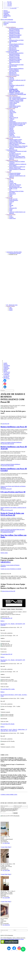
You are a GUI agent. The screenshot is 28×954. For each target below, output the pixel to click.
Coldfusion (11, 118)
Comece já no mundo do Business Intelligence (11, 442)
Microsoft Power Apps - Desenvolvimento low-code (15, 186)
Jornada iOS (12, 104)
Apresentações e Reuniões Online (14, 252)
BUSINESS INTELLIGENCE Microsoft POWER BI (16, 29)
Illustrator (11, 128)
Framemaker (12, 126)
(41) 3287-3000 (6, 870)
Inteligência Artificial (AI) (12, 160)
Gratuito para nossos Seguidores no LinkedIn (11, 568)
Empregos (5, 369)
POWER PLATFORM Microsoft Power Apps (14, 31)
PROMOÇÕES (7, 15)
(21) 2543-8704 (6, 925)
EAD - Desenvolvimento (15, 97)
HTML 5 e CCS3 (13, 188)
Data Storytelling (13, 41)
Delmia (10, 308)
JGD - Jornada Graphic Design (16, 99)
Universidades (6, 12)
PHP (10, 204)
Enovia (10, 310)
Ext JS (10, 215)
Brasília (13, 609)
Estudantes (5, 13)
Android (11, 180)
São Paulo (3, 609)
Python (10, 195)
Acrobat (11, 109)
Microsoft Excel (12, 49)
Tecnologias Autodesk (11, 76)
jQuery (10, 202)
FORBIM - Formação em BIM (16, 93)
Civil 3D (11, 87)
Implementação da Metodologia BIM (17, 94)
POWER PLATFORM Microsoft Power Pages (14, 37)
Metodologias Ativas (14, 155)
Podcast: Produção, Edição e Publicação (18, 146)
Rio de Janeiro (19, 609)
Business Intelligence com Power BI (14, 427)
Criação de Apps (10, 178)
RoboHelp (11, 134)
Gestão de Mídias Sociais (15, 140)
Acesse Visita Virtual (6, 847)
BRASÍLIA (6, 378)
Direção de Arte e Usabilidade (16, 125)
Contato (5, 363)
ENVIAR (15, 813)
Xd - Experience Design (14, 137)
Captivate (11, 116)
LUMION (11, 86)
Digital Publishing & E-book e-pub (17, 124)
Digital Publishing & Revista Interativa (18, 122)
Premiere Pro (12, 133)
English (5, 17)
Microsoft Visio (12, 47)
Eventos (5, 360)
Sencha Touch (12, 218)
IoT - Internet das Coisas (11, 304)
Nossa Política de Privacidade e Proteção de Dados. (12, 939)
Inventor (11, 81)
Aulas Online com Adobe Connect (17, 156)
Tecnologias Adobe (10, 108)
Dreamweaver (12, 121)
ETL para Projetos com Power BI (13, 492)
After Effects (12, 111)
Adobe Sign (12, 135)
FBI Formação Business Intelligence (16, 43)
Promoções (5, 23)
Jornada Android (13, 103)
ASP (10, 206)
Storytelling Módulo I (14, 144)
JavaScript (11, 201)
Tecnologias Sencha (10, 214)
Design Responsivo (13, 200)
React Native (12, 192)
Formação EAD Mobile (14, 174)
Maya (10, 82)
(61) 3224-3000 (6, 897)
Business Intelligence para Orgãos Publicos (14, 46)
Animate (11, 115)
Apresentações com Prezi (15, 253)
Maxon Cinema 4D (13, 107)
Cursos (5, 24)
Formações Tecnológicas (12, 95)
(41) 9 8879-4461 (5, 871)
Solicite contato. (4, 552)
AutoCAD (11, 78)
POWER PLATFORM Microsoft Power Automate (15, 34)
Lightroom (11, 130)
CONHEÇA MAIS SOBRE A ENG (9, 794)
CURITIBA (6, 375)
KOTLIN (11, 182)
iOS (10, 179)
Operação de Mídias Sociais (15, 142)
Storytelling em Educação (15, 153)
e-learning (8, 171)
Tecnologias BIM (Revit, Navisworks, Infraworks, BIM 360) (14, 90)
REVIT (11, 84)
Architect (11, 217)
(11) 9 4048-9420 (4, 844)
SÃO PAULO (6, 372)
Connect (11, 120)
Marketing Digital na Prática (15, 139)
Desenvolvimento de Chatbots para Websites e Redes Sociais (17, 167)
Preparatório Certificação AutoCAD (17, 80)
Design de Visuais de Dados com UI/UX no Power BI (12, 514)
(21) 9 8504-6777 (5, 926)
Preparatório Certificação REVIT (16, 85)
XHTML (11, 205)
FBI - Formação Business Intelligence (17, 98)
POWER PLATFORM (11, 51)
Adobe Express (12, 112)
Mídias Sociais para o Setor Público (17, 143)
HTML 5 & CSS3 (13, 199)
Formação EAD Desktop (15, 173)
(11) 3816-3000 (6, 843)
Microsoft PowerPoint (14, 50)
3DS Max (11, 77)
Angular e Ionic (12, 183)
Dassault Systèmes (10, 306)
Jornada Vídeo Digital (14, 102)
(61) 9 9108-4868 (5, 899)
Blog (4, 361)
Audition (11, 113)
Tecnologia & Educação (11, 149)
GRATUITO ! (6, 562)
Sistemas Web (9, 197)
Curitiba (8, 609)
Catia (10, 307)
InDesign (11, 129)
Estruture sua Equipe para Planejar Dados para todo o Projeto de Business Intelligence (13, 530)
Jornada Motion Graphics (15, 106)
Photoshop (11, 131)
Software (5, 10)
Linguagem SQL (13, 208)
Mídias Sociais (9, 138)
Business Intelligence (11, 27)
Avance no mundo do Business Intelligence (10, 464)
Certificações (6, 14)
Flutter (10, 196)
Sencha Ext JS (12, 193)
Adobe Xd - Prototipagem (15, 184)
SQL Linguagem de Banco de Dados (16, 39)
